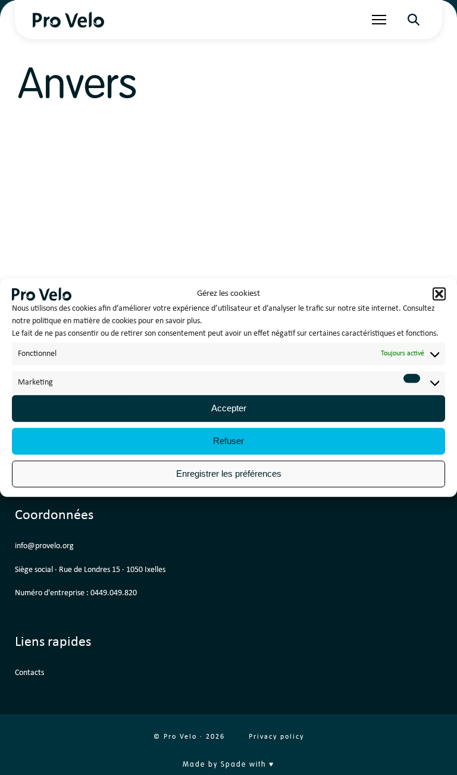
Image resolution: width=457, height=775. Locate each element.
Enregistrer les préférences (228, 473)
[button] (439, 294)
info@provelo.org (44, 546)
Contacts (29, 672)
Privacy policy (276, 736)
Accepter (228, 408)
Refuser (228, 441)
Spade (233, 764)
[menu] (379, 19)
